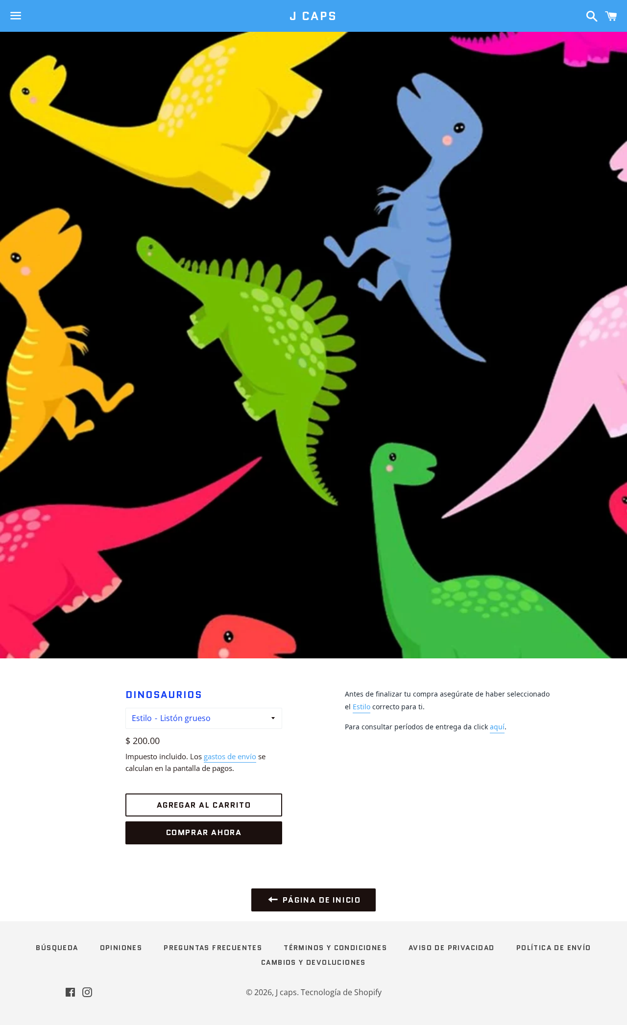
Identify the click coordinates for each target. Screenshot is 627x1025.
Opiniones (121, 948)
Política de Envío (553, 948)
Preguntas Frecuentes (213, 948)
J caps (313, 16)
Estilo (142, 718)
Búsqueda (57, 948)
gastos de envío (230, 756)
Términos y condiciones (335, 948)
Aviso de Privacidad (452, 948)
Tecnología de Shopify (341, 992)
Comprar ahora (204, 832)
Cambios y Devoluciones (313, 962)
